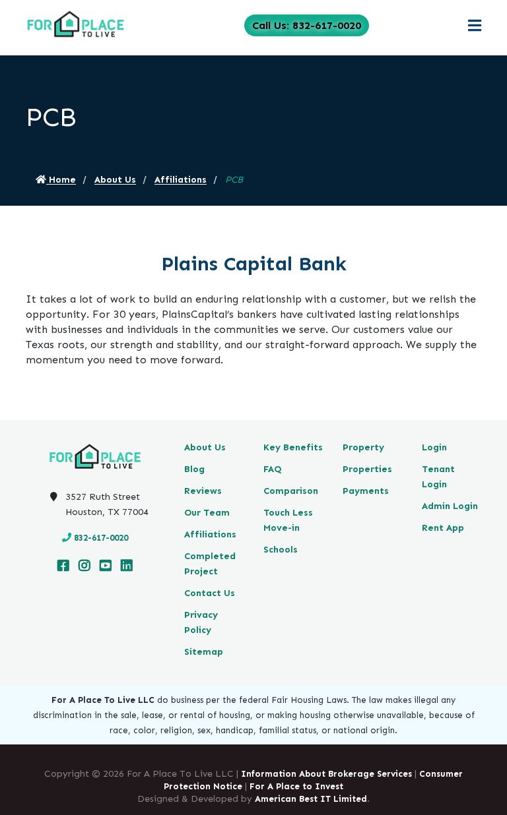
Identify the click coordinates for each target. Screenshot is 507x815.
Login (434, 447)
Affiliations (180, 179)
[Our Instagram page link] (84, 566)
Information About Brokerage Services (326, 774)
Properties (367, 469)
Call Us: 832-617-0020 (306, 25)
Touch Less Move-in (288, 520)
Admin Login (450, 506)
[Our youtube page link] (106, 566)
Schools (280, 549)
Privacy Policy (201, 622)
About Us (115, 179)
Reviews (203, 491)
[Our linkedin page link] (127, 566)
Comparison (290, 491)
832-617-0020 (101, 538)
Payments (366, 491)
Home (61, 179)
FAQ (272, 469)
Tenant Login (438, 477)
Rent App (443, 527)
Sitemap (203, 651)
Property (363, 447)
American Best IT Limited (311, 799)
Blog (194, 469)
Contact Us (209, 593)
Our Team (207, 512)
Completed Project (210, 564)
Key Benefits (293, 447)
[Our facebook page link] (63, 566)
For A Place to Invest (296, 786)
